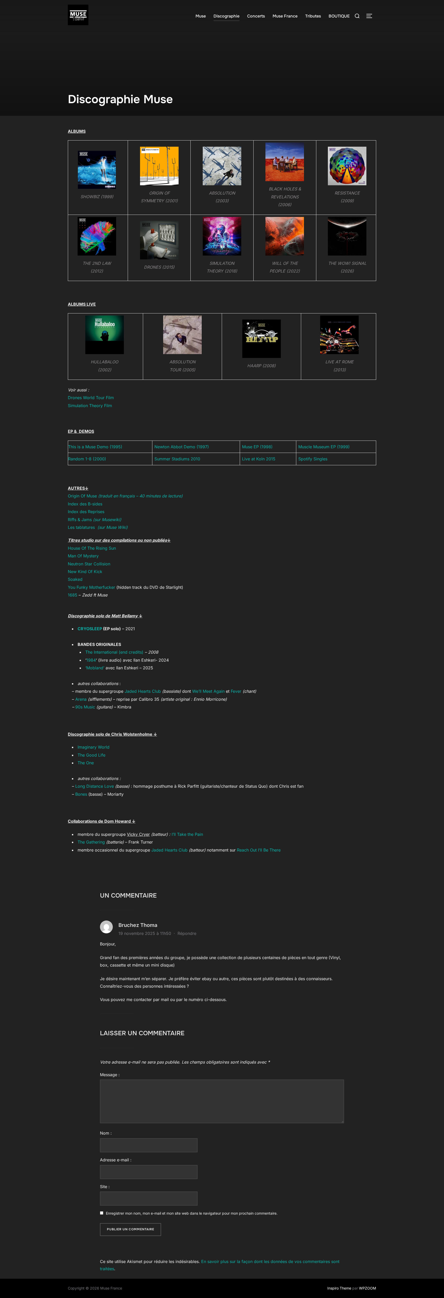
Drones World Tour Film (91, 397)
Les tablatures (98, 527)
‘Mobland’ (94, 667)
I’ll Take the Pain (187, 834)
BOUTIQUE (339, 16)
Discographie (226, 16)
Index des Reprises (86, 511)
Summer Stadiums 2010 (177, 458)
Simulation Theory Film (90, 405)
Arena (81, 699)
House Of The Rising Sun (92, 548)
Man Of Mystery (83, 555)
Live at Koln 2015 (258, 458)
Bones (81, 794)
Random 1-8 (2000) (87, 458)
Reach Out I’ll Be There (259, 850)
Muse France (285, 16)
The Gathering (91, 842)
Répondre (187, 933)
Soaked (75, 579)
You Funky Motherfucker (91, 587)
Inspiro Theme (339, 1288)
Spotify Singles (312, 458)
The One (86, 762)
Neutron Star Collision (89, 563)
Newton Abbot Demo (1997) (181, 446)
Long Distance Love (94, 786)
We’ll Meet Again (208, 691)
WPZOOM (367, 1288)
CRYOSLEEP (90, 628)
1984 (91, 660)
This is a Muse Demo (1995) (95, 446)
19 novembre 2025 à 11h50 (145, 933)
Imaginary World (93, 747)
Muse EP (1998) (257, 446)
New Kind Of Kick (85, 571)
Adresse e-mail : (116, 1159)
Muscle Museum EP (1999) (324, 446)
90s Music (85, 706)
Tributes (313, 16)
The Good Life (91, 755)
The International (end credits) (115, 652)
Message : (110, 1074)
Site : (105, 1186)
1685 (73, 595)
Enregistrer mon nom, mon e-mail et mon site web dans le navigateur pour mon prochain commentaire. (192, 1213)
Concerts (256, 16)
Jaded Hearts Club (143, 691)
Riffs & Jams (94, 519)
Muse (201, 16)
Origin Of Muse (125, 495)
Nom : (106, 1133)
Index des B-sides (85, 503)
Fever (236, 691)
